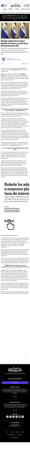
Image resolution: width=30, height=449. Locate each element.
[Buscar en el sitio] (6, 5)
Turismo (17, 9)
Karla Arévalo (11, 58)
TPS (8, 12)
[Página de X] (10, 417)
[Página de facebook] (7, 417)
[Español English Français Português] (28, 5)
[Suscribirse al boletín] (2, 5)
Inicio (4, 9)
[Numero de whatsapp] (16, 417)
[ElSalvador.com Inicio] (15, 5)
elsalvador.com (23, 17)
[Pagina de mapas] (25, 5)
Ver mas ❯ (14, 396)
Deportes (19, 434)
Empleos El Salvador (20, 12)
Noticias (11, 9)
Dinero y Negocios (14, 437)
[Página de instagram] (13, 417)
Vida (22, 432)
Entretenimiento (11, 434)
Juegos (12, 12)
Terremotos (3, 12)
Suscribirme (15, 382)
